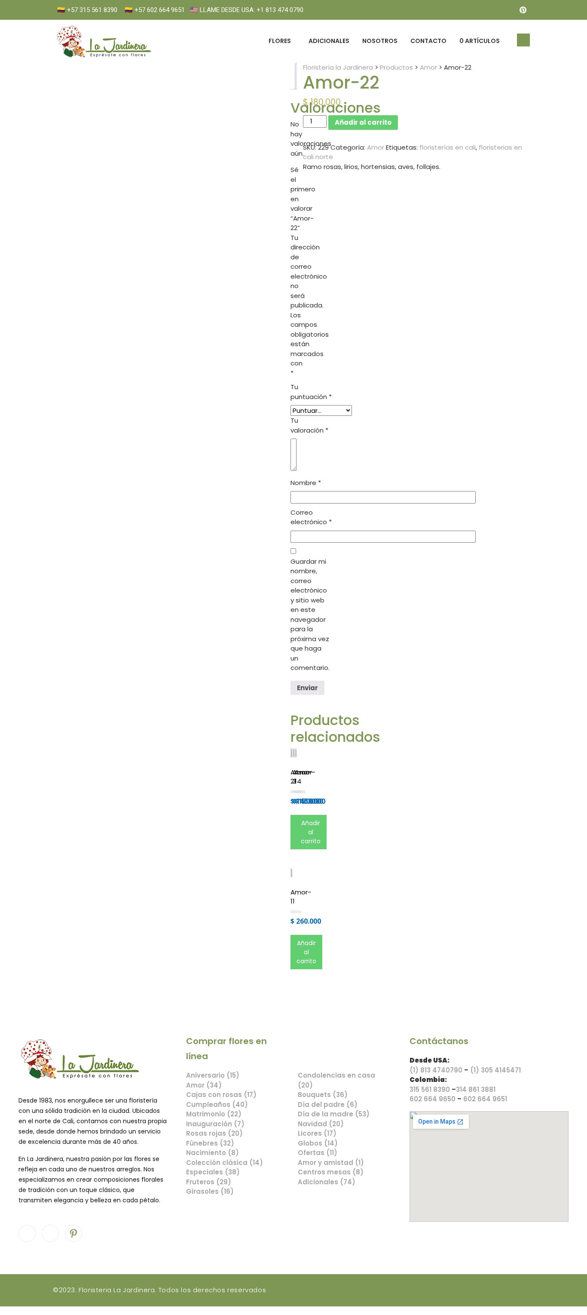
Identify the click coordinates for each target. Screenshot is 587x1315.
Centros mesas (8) (331, 1172)
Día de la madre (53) (334, 1113)
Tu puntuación (311, 391)
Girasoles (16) (210, 1191)
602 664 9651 (485, 1098)
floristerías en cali (447, 147)
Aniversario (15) (212, 1075)
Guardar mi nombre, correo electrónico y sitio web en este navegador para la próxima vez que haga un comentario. (310, 615)
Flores (280, 41)
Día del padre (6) (328, 1104)
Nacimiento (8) (212, 1152)
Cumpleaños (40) (217, 1104)
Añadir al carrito (363, 122)
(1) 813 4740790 (436, 1070)
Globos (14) (318, 1143)
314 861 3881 (475, 1089)
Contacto (428, 41)
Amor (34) (204, 1085)
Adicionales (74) (326, 1181)
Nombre (305, 482)
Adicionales (329, 41)
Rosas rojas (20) (214, 1133)
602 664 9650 (433, 1098)
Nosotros (379, 41)
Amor (375, 147)
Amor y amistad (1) (331, 1162)
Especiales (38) (213, 1172)
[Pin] (523, 9)
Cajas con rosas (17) (221, 1094)
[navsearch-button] (523, 40)
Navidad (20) (321, 1123)
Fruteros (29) (208, 1181)
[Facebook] (488, 9)
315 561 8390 (430, 1089)
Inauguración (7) (215, 1123)
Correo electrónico (311, 517)
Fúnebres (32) (210, 1143)
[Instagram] (505, 9)
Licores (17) (317, 1133)
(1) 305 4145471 (495, 1070)
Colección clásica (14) (224, 1162)
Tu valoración (309, 425)
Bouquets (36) (323, 1094)
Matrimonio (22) (214, 1113)
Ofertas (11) (317, 1152)
